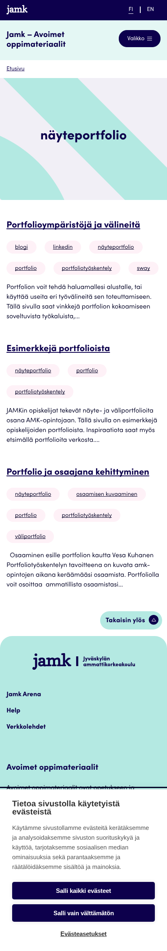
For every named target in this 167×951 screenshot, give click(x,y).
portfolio (26, 268)
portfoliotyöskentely (87, 268)
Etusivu (15, 69)
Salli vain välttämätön (84, 913)
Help (13, 711)
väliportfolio (30, 537)
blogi (21, 247)
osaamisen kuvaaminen (106, 494)
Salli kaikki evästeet (83, 890)
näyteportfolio (116, 247)
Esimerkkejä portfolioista (58, 349)
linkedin (63, 247)
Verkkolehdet (26, 727)
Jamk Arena (23, 695)
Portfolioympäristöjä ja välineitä (73, 225)
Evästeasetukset (83, 933)
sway (143, 268)
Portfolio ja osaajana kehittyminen (77, 473)
